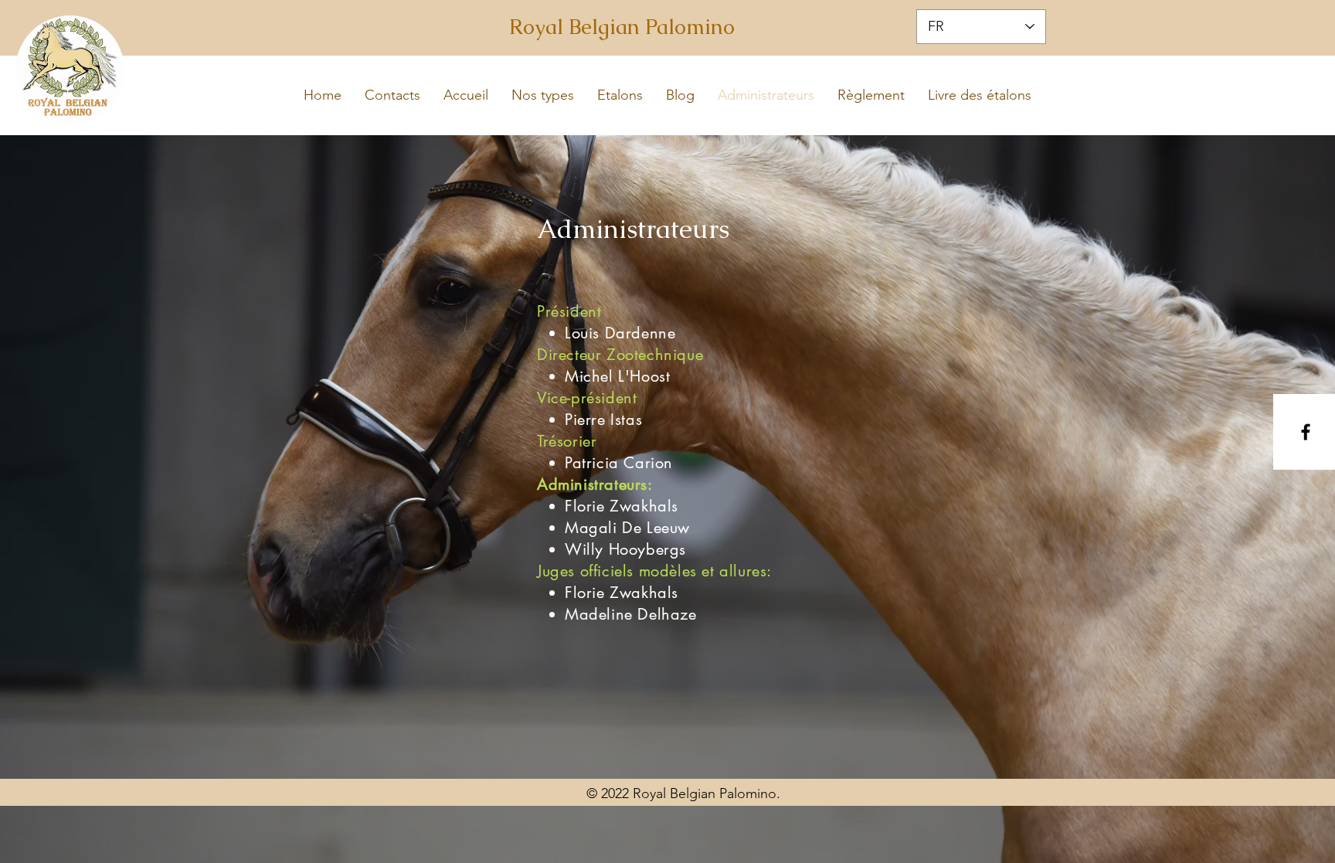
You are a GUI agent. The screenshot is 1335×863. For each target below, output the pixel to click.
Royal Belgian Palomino (622, 26)
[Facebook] (1305, 432)
